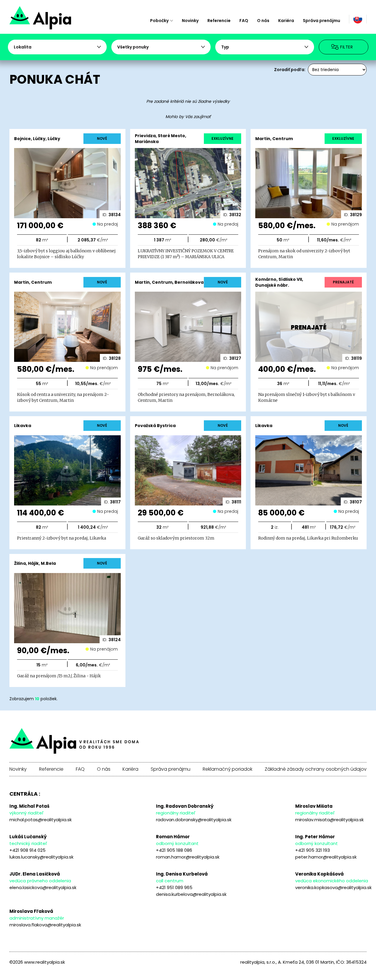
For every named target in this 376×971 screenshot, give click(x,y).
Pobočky (159, 20)
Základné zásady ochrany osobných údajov (316, 769)
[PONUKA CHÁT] (61, 20)
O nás (263, 20)
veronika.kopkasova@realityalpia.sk (333, 887)
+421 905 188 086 (174, 850)
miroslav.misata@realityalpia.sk (329, 820)
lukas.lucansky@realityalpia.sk (41, 857)
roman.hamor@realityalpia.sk (187, 857)
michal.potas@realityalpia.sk (40, 820)
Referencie (219, 20)
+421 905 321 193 (312, 850)
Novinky (190, 20)
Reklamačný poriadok (227, 769)
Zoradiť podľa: (290, 70)
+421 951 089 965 (174, 887)
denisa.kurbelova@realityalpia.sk (191, 894)
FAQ (243, 20)
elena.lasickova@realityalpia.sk (42, 887)
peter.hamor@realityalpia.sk (326, 857)
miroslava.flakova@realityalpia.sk (45, 925)
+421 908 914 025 (27, 850)
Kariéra (286, 20)
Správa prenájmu (321, 20)
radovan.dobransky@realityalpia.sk (193, 820)
